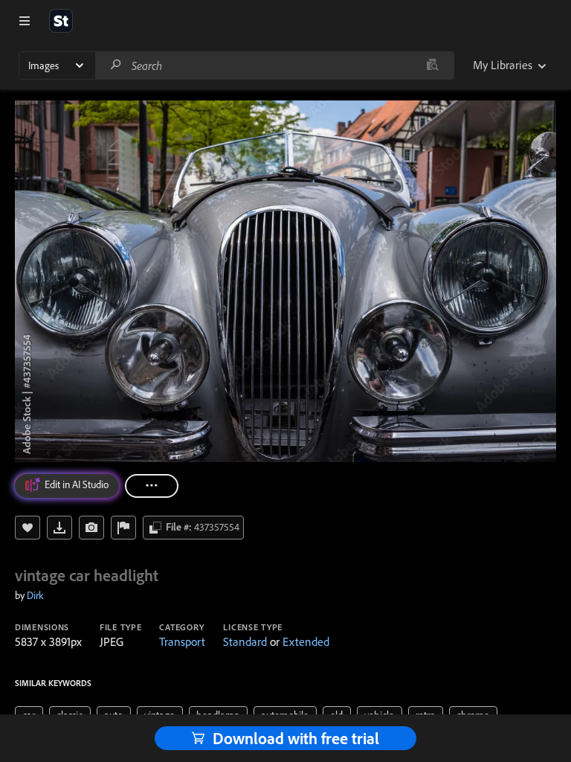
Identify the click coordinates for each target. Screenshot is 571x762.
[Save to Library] (27, 528)
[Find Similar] (91, 528)
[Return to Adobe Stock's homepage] (61, 21)
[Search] (116, 65)
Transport (182, 641)
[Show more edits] (151, 486)
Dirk (35, 595)
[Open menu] (24, 21)
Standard (245, 641)
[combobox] (274, 65)
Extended (306, 641)
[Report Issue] (123, 528)
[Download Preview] (59, 528)
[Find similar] (432, 65)
